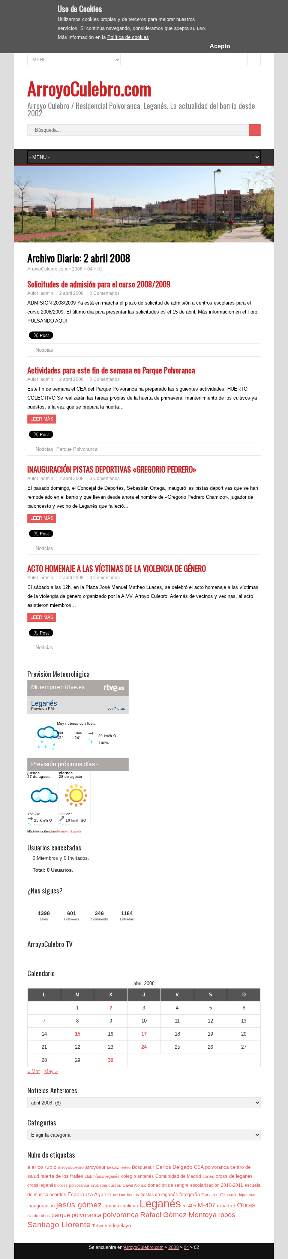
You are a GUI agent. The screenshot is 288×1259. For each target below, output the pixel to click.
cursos (114, 1185)
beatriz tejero (118, 1167)
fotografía (189, 1194)
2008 (77, 269)
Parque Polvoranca (77, 449)
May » (51, 1071)
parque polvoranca (76, 1215)
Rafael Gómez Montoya (178, 1215)
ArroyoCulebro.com (89, 88)
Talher (98, 1225)
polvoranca (121, 1215)
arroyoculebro (71, 1167)
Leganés (160, 1203)
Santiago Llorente (59, 1224)
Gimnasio (228, 1194)
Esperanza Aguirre (89, 1194)
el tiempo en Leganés (68, 831)
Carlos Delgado (174, 1167)
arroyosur (95, 1167)
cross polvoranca (73, 1185)
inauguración (41, 1205)
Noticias (44, 350)
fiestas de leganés (159, 1194)
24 (144, 1047)
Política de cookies (128, 37)
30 (110, 1060)
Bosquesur (143, 1167)
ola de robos (38, 1215)
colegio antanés (137, 1176)
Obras (246, 1205)
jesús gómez (79, 1204)
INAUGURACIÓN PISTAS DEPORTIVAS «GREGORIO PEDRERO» (111, 469)
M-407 (206, 1205)
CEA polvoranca (211, 1167)
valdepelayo (118, 1225)
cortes (208, 1176)
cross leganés (41, 1185)
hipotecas (247, 1194)
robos (226, 1215)
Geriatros (210, 1194)
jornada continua (121, 1205)
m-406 (189, 1205)
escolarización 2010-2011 (216, 1185)
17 (144, 1034)
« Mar (33, 1071)
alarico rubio (42, 1167)
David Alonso (134, 1185)
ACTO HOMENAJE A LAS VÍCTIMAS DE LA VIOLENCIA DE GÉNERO (116, 568)
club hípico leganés (102, 1176)
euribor (119, 1194)
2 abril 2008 (71, 293)
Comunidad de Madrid (178, 1176)
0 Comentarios (105, 293)
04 (90, 269)
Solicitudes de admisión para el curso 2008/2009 (98, 284)
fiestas (133, 1194)
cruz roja (99, 1185)
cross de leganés (234, 1176)
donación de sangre (168, 1185)
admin (46, 293)
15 (77, 1034)
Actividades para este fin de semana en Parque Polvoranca (111, 370)
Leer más (41, 419)
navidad (226, 1205)
